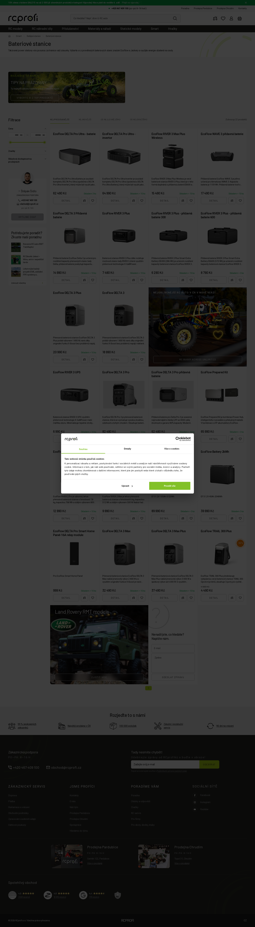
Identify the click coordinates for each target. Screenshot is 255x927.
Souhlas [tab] (83, 449)
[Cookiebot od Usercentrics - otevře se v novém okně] (178, 439)
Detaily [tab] (127, 448)
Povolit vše (169, 486)
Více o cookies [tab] (171, 448)
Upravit (125, 486)
